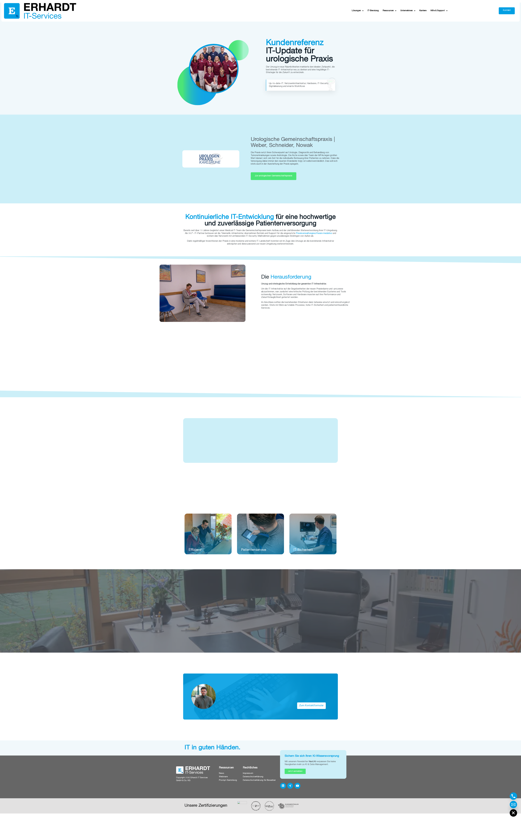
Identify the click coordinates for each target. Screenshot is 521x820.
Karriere (422, 11)
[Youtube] (297, 786)
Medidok (284, 451)
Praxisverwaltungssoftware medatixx (314, 233)
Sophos (225, 431)
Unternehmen (406, 11)
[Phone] (513, 796)
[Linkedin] (283, 786)
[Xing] (290, 786)
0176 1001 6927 (275, 706)
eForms (271, 451)
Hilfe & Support (438, 11)
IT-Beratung (373, 11)
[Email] (513, 804)
